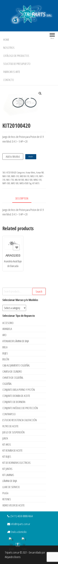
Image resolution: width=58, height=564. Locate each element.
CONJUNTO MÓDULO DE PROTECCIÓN (20, 408)
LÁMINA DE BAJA (9, 481)
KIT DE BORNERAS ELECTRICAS (16, 463)
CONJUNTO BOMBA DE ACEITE (16, 396)
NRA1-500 (6, 176)
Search (39, 291)
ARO (4, 335)
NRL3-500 (29, 179)
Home (6, 40)
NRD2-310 (34, 176)
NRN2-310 (38, 179)
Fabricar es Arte (11, 72)
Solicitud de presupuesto (16, 64)
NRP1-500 (6, 183)
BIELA (4, 347)
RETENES (6, 499)
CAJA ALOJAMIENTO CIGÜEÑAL (16, 365)
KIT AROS (35, 183)
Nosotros (9, 48)
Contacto (8, 80)
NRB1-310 (15, 176)
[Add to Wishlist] (16, 247)
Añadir (31, 156)
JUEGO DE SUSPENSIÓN (13, 432)
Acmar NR (40, 172)
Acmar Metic (30, 172)
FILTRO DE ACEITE (10, 426)
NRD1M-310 (24, 176)
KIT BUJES (6, 456)
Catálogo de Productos (16, 56)
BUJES (5, 353)
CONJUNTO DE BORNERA (13, 402)
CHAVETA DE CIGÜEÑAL (12, 377)
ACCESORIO (8, 323)
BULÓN (5, 359)
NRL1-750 (10, 179)
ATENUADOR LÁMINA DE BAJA (15, 341)
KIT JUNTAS (7, 469)
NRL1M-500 (19, 179)
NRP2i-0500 (24, 183)
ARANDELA (7, 329)
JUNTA (5, 438)
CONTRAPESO (9, 414)
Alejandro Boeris (13, 557)
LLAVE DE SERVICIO (11, 487)
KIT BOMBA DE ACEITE (12, 450)
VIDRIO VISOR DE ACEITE (13, 505)
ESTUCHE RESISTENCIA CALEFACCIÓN (19, 420)
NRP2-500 (15, 183)
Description (21, 198)
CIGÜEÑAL (7, 384)
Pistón (5, 493)
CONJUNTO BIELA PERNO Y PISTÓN (18, 390)
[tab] (24, 198)
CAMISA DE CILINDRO (12, 371)
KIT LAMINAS (8, 475)
